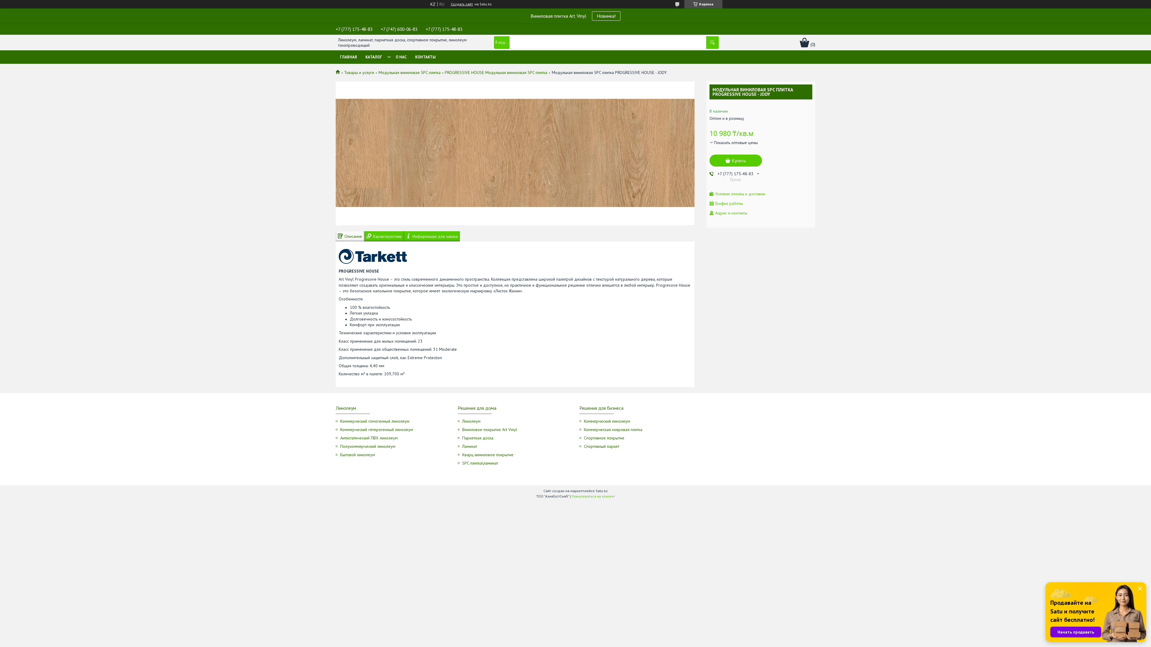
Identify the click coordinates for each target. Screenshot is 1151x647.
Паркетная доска (477, 438)
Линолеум (471, 421)
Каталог (373, 57)
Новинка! (606, 16)
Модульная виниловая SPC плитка (410, 72)
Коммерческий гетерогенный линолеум (376, 429)
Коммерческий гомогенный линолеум (374, 421)
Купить (739, 161)
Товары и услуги (359, 72)
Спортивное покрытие (604, 438)
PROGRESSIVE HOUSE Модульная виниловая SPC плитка (496, 72)
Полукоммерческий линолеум (367, 446)
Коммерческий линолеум (607, 421)
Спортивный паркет (601, 446)
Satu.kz (602, 491)
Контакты (425, 57)
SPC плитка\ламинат (480, 463)
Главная (348, 57)
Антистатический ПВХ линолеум (369, 438)
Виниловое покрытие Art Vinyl (489, 429)
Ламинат (469, 446)
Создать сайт (462, 4)
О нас (401, 57)
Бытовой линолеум (357, 454)
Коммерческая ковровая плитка (613, 429)
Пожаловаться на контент (593, 496)
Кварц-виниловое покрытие (487, 454)
